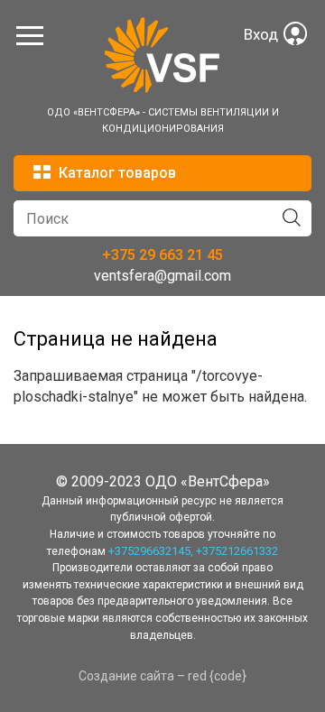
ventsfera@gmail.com (162, 275)
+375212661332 (237, 551)
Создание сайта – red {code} (162, 676)
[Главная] (162, 88)
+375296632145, (150, 551)
